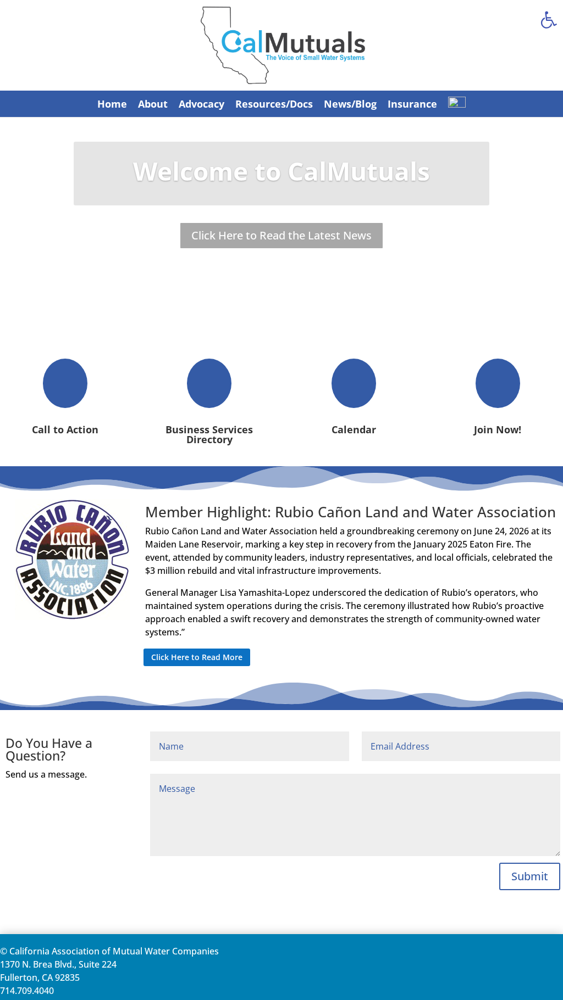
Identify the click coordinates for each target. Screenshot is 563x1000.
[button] (548, 19)
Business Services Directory (209, 434)
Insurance (412, 103)
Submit (529, 876)
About (153, 103)
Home (112, 103)
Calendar (354, 429)
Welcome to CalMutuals (281, 171)
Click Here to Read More (196, 657)
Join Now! (497, 429)
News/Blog (350, 103)
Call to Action (65, 429)
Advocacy (201, 103)
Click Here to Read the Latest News (281, 235)
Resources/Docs (274, 103)
